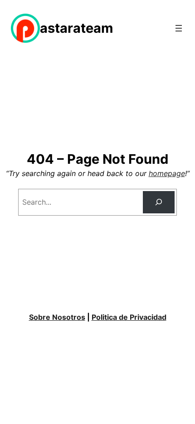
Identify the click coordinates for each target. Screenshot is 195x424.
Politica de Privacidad (129, 317)
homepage (167, 173)
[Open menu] (178, 28)
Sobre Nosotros (57, 317)
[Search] (159, 202)
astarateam (76, 28)
